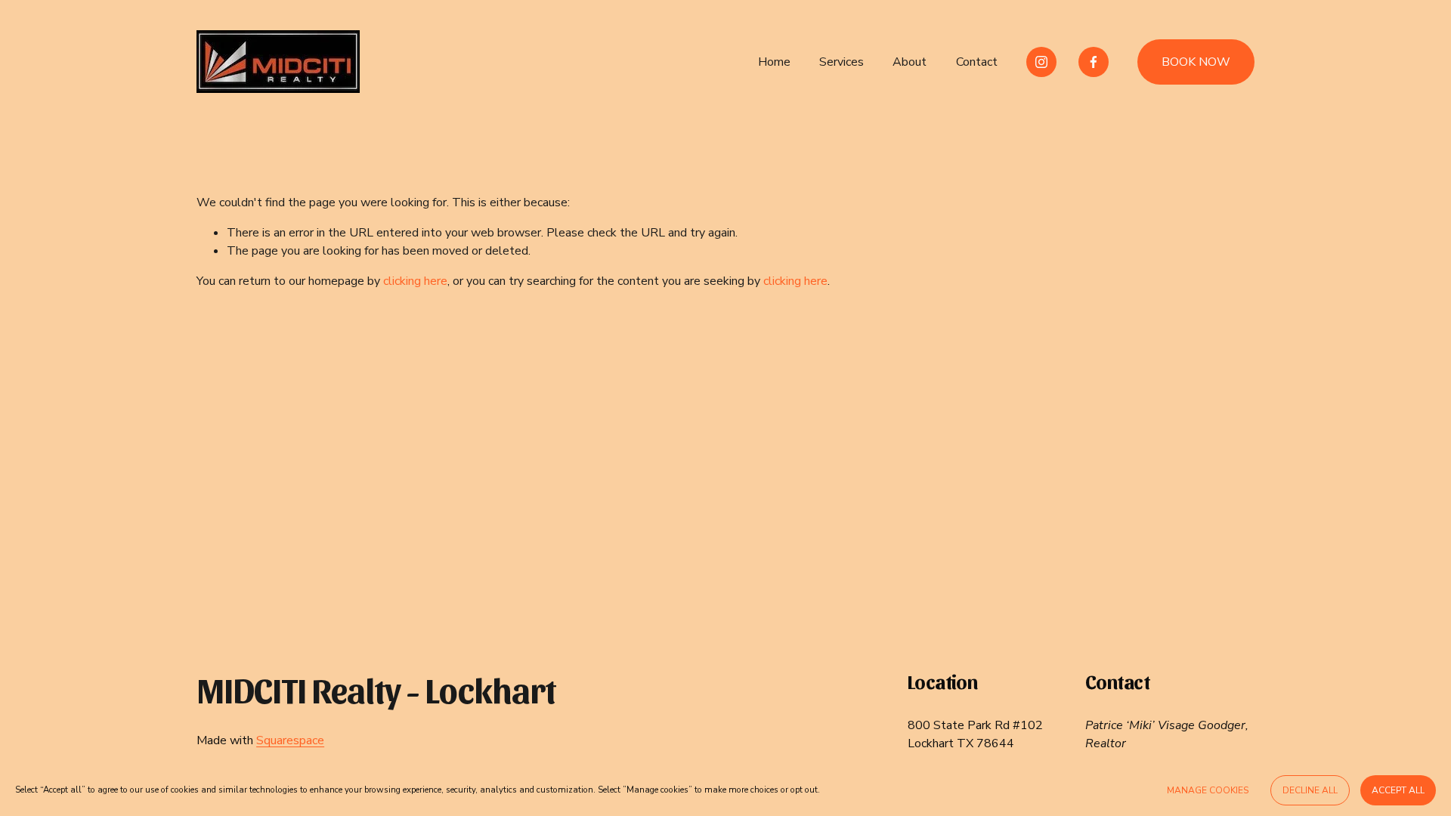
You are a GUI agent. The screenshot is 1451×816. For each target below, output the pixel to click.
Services (841, 62)
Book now (1196, 62)
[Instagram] (1041, 62)
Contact (977, 62)
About (910, 62)
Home (774, 62)
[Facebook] (1093, 62)
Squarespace (290, 740)
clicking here (415, 281)
